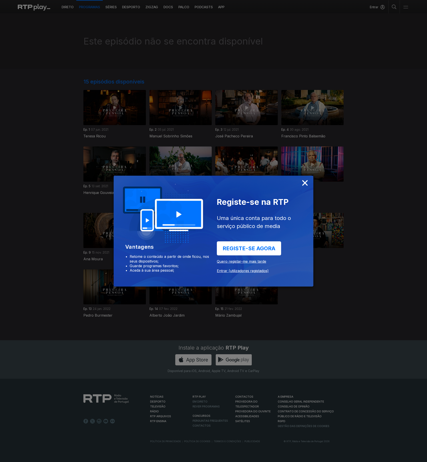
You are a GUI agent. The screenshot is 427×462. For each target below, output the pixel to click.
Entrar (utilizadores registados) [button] (243, 271)
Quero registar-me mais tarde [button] (241, 261)
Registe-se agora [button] (249, 248)
